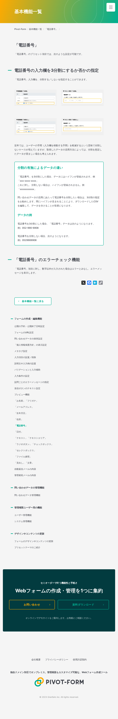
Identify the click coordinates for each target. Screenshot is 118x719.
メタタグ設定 (20, 351)
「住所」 (18, 419)
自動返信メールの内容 (25, 469)
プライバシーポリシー (56, 659)
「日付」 (18, 431)
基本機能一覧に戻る (33, 301)
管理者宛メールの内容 (25, 475)
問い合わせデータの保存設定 (28, 338)
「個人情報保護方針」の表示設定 (30, 344)
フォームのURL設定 (24, 332)
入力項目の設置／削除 (25, 357)
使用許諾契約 (80, 659)
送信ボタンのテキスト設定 (27, 388)
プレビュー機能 (21, 394)
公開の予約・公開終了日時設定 (29, 326)
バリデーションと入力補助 (27, 369)
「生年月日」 (20, 413)
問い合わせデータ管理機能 (27, 495)
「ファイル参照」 (23, 456)
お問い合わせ (32, 604)
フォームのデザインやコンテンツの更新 (33, 541)
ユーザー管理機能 (23, 515)
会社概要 (36, 659)
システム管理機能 (23, 521)
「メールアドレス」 (24, 407)
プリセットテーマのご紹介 (27, 547)
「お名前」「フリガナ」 (26, 400)
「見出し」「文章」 (24, 462)
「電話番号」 (20, 425)
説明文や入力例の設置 (25, 363)
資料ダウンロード (83, 604)
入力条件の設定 (21, 376)
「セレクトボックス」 (25, 450)
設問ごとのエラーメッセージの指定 (31, 382)
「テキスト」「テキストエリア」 (30, 438)
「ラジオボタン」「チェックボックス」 (33, 444)
